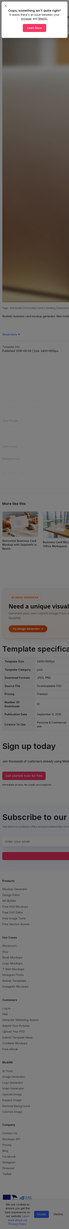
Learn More (34, 27)
